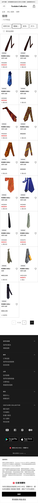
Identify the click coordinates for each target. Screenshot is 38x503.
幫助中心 (6, 395)
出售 (4, 371)
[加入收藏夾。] (16, 56)
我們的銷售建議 (8, 378)
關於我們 (6, 409)
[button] (34, 6)
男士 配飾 (10, 12)
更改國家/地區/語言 (19, 499)
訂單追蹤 (6, 358)
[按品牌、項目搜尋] (4, 6)
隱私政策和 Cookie (18, 453)
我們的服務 (6, 341)
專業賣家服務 (7, 385)
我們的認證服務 (8, 362)
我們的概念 (7, 345)
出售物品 (6, 382)
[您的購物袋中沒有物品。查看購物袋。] (34, 6)
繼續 (19, 494)
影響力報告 (7, 415)
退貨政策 (6, 365)
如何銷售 (6, 375)
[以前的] (14, 323)
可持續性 (6, 412)
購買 (4, 355)
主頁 (3, 12)
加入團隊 (6, 418)
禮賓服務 (6, 348)
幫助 (4, 392)
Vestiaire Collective (11, 405)
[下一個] (24, 323)
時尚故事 (6, 422)
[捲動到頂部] (32, 323)
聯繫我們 (6, 398)
